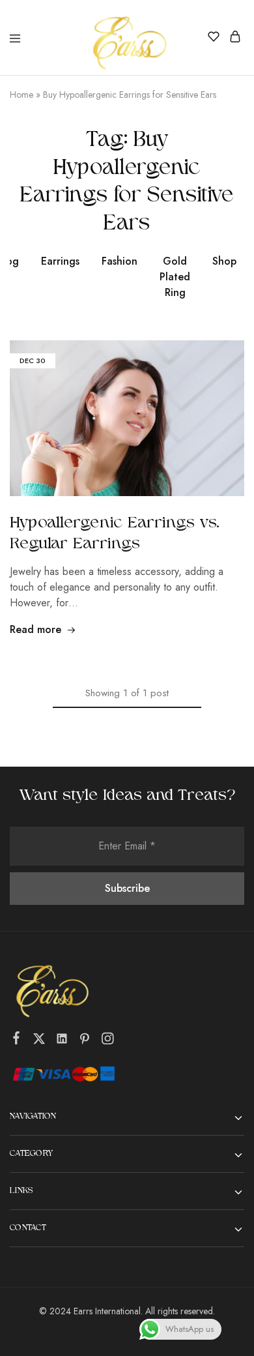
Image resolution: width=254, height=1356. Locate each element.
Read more (35, 629)
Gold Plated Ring (175, 277)
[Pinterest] (85, 1041)
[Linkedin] (62, 1041)
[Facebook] (16, 1040)
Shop (224, 261)
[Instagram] (107, 1041)
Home (21, 94)
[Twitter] (39, 1041)
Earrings (60, 261)
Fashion (119, 261)
